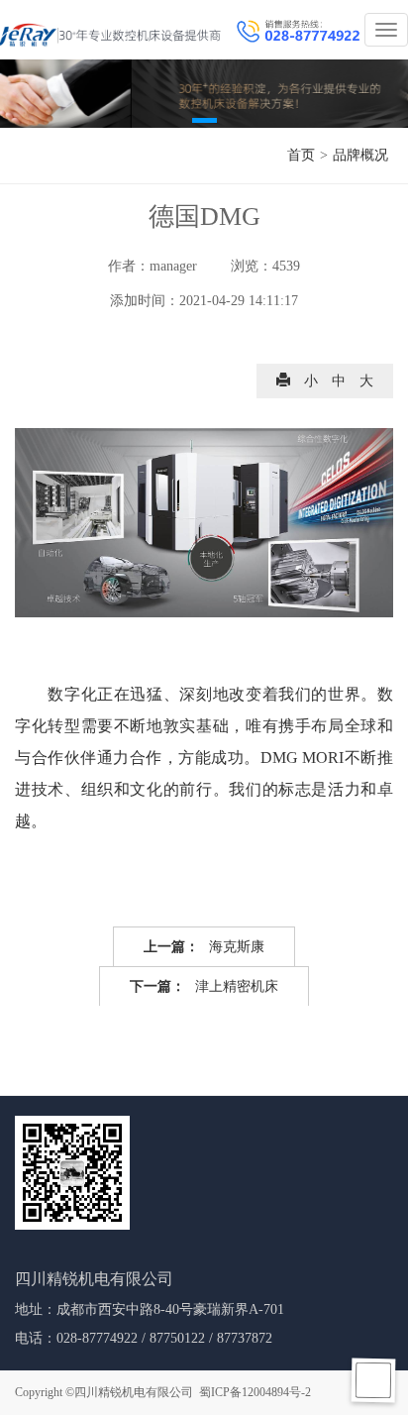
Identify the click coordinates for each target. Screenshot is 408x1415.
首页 (301, 155)
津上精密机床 (204, 986)
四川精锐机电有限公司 (133, 1392)
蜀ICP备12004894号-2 (255, 1392)
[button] (204, 120)
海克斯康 (204, 946)
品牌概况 (360, 155)
